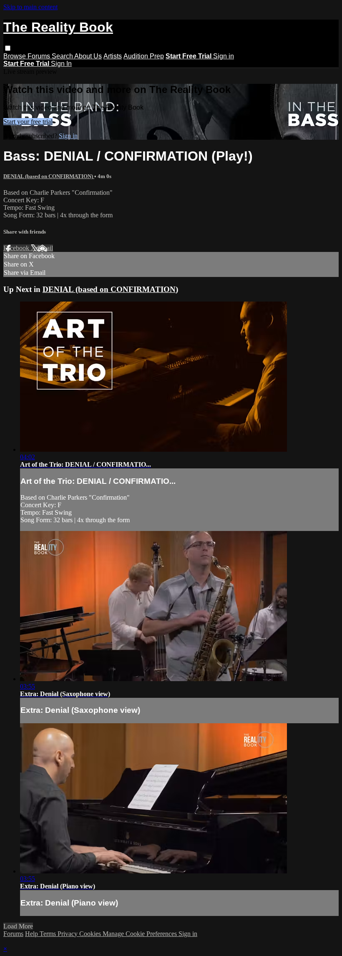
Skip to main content (30, 6)
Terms (49, 933)
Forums (40, 56)
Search (63, 56)
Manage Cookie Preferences (141, 933)
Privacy (68, 933)
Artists (112, 56)
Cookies (91, 933)
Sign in (223, 56)
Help (32, 933)
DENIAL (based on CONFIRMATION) (48, 176)
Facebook (17, 248)
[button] (7, 48)
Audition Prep (143, 56)
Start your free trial (28, 121)
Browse (15, 56)
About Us (88, 56)
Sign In (61, 63)
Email (45, 248)
